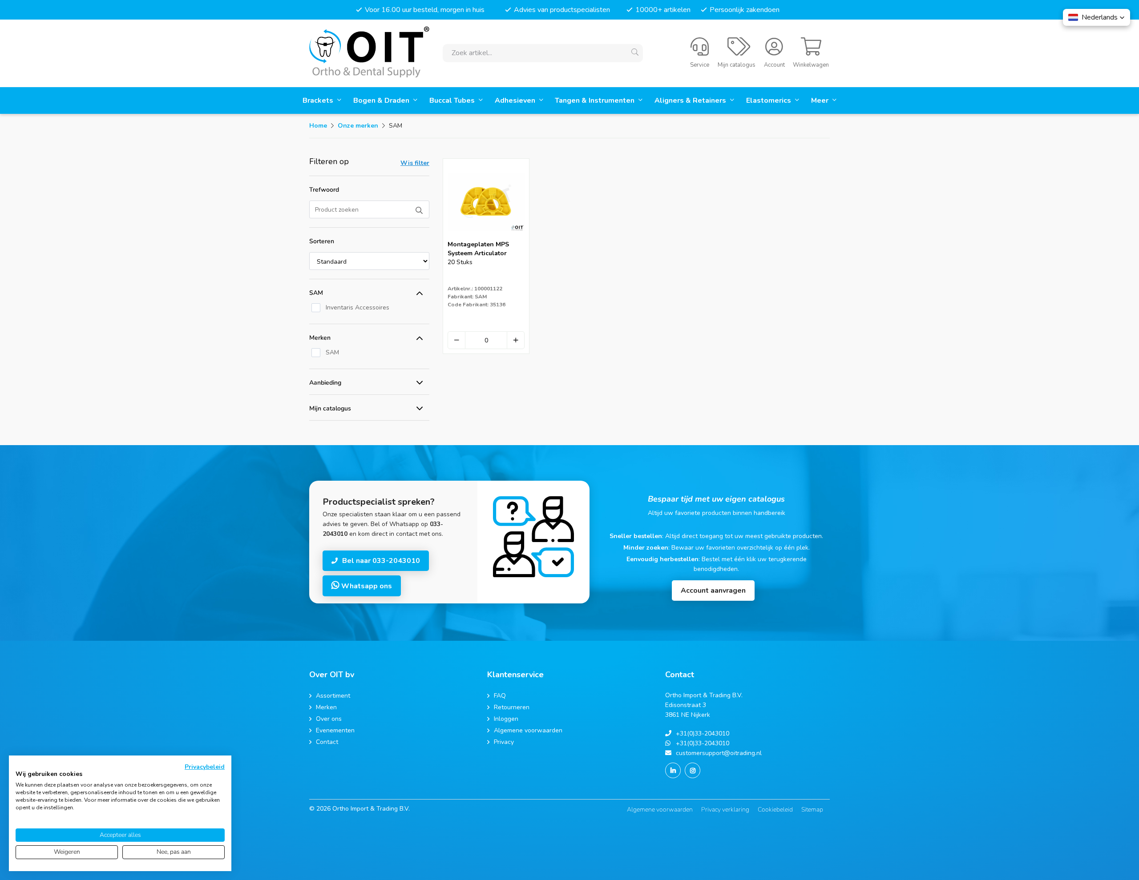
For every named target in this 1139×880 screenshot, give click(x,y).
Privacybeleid (205, 767)
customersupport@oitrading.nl (719, 753)
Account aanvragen (713, 590)
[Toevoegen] (516, 340)
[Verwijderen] (456, 340)
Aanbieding (325, 382)
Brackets (319, 100)
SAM (316, 293)
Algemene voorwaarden (660, 809)
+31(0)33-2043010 (702, 733)
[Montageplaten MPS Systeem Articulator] (486, 237)
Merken (320, 338)
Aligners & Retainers (691, 100)
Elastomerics (769, 100)
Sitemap (812, 809)
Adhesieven (516, 100)
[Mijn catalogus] (738, 51)
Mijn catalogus (330, 408)
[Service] (700, 51)
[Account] (774, 51)
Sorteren (321, 241)
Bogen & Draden (382, 100)
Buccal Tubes (453, 100)
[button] (1096, 17)
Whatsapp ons (365, 586)
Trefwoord (324, 189)
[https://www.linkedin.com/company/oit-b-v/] (673, 770)
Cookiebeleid (775, 809)
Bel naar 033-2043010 (381, 561)
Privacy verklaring (725, 809)
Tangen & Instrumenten (595, 100)
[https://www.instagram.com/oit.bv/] (692, 770)
